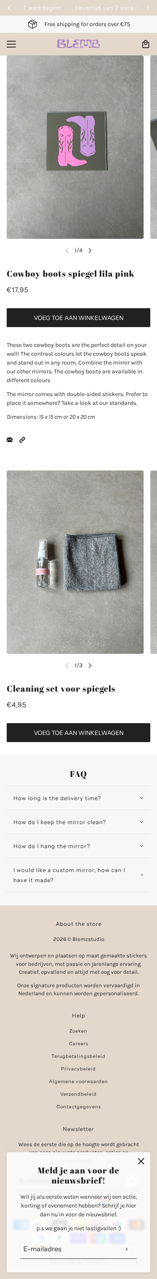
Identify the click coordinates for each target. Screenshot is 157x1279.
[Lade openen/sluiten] (11, 44)
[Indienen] (126, 1249)
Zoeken (78, 1031)
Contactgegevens (79, 1107)
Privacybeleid (78, 1069)
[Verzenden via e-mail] (9, 439)
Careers (78, 1043)
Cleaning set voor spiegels (61, 688)
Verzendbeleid (78, 1094)
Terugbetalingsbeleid (78, 1056)
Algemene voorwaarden (78, 1081)
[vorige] (9, 7)
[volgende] (148, 7)
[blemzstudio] (78, 44)
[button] (22, 439)
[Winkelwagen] (145, 44)
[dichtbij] (141, 1161)
